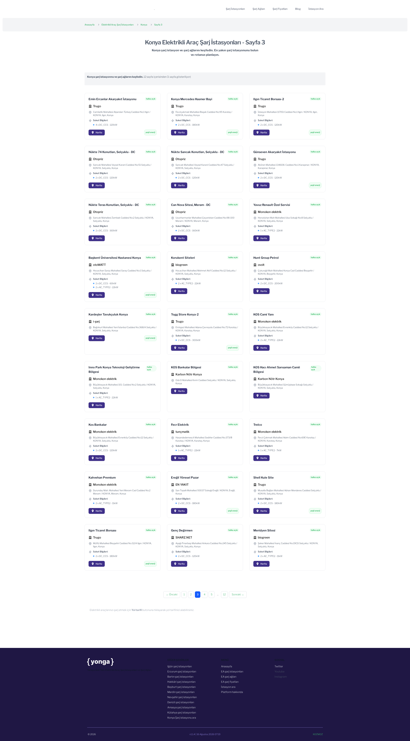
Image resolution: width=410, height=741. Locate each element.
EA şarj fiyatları (230, 681)
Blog (298, 8)
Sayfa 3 (158, 24)
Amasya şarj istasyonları (181, 707)
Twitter (279, 666)
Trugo (97, 106)
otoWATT (99, 264)
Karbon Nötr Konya (189, 374)
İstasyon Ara (316, 8)
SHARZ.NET (184, 537)
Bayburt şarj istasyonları (181, 686)
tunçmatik (182, 431)
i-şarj (96, 321)
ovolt (261, 264)
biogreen (182, 264)
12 (224, 594)
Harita (99, 132)
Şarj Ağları (259, 8)
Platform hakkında (232, 692)
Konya (144, 24)
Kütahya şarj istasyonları (181, 712)
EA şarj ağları (228, 676)
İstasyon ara (228, 686)
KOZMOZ (318, 734)
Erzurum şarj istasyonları (181, 671)
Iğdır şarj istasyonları (179, 666)
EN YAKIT (182, 484)
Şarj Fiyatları (280, 8)
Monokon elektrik (269, 212)
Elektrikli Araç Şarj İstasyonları (118, 24)
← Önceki (171, 594)
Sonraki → (238, 594)
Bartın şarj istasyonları (180, 676)
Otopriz (98, 159)
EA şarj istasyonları (232, 671)
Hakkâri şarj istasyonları (181, 681)
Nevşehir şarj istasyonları (182, 697)
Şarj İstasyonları (235, 8)
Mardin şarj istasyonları (181, 692)
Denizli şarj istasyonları (180, 702)
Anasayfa (89, 24)
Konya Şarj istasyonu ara (181, 717)
